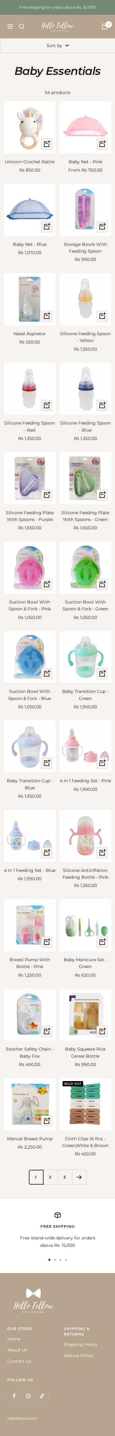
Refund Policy (79, 1355)
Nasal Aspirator (29, 333)
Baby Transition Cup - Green (85, 695)
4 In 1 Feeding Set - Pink (85, 780)
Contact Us (19, 1361)
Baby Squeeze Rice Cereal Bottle (85, 1052)
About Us (17, 1350)
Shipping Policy (81, 1344)
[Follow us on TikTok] (42, 1396)
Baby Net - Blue (30, 244)
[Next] (79, 1177)
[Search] (22, 26)
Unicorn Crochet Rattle (30, 162)
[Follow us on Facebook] (14, 1396)
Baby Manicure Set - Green (85, 963)
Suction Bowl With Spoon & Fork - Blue (29, 695)
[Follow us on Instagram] (28, 1396)
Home (14, 1339)
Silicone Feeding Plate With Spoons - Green (85, 516)
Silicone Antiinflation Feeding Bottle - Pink (85, 874)
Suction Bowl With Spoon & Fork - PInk (30, 605)
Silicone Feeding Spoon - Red (29, 426)
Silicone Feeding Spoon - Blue (85, 426)
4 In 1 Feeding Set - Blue (30, 870)
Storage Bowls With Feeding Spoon (85, 248)
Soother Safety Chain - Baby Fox (30, 1052)
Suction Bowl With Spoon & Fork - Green (85, 605)
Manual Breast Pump (29, 1138)
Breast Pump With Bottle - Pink (30, 963)
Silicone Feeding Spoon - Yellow (85, 337)
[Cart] (105, 26)
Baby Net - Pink (85, 162)
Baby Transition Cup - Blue (30, 784)
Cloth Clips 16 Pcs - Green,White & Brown (85, 1142)
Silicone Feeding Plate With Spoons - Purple (30, 516)
